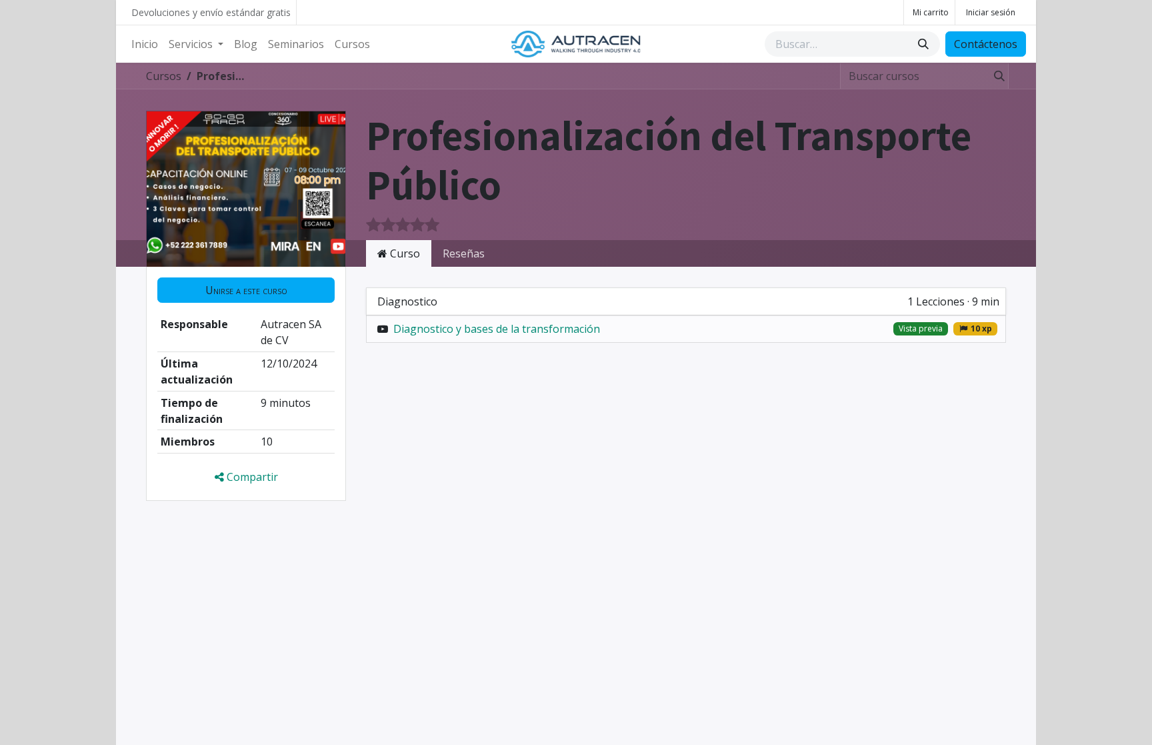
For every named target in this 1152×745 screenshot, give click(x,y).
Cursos (163, 76)
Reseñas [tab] (464, 253)
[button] (246, 290)
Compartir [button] (251, 477)
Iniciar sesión (990, 12)
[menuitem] (144, 44)
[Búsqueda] (924, 44)
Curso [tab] (403, 253)
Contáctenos (985, 44)
